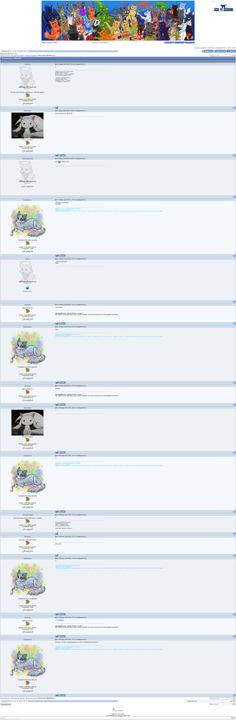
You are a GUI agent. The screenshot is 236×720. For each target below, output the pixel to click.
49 (85, 199)
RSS (233, 47)
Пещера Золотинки (31, 55)
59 (85, 617)
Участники (210, 47)
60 (85, 639)
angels (75, 314)
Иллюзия (27, 536)
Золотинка (27, 110)
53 (85, 385)
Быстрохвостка (27, 158)
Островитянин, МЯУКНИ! (45, 55)
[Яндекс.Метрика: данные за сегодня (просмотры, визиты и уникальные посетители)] (118, 709)
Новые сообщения (200, 47)
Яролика (27, 304)
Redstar (15, 53)
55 (85, 455)
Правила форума (220, 47)
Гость (27, 259)
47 (84, 110)
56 (85, 514)
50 (85, 259)
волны (59, 525)
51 (85, 304)
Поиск (229, 47)
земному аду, (64, 523)
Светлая (27, 64)
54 (85, 407)
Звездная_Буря (27, 514)
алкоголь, (68, 522)
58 (85, 558)
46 (84, 64)
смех (57, 522)
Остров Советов (5, 55)
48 (84, 158)
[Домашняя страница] (62, 155)
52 (85, 326)
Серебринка (27, 199)
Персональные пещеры (17, 55)
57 (85, 536)
